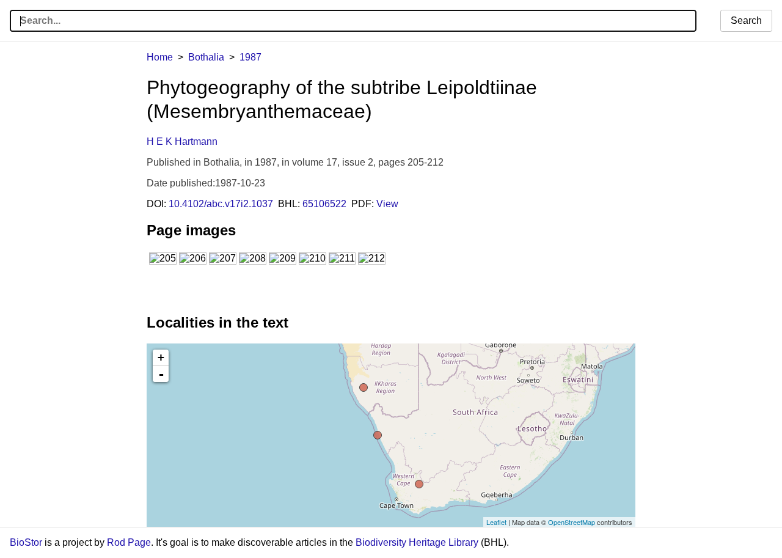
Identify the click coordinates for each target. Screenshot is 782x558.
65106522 (324, 204)
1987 (250, 57)
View (387, 204)
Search (746, 20)
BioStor (26, 542)
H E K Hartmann (182, 141)
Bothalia (206, 57)
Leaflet (496, 522)
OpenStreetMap (571, 522)
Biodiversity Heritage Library (417, 542)
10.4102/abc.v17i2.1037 (221, 204)
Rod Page (129, 542)
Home (160, 57)
